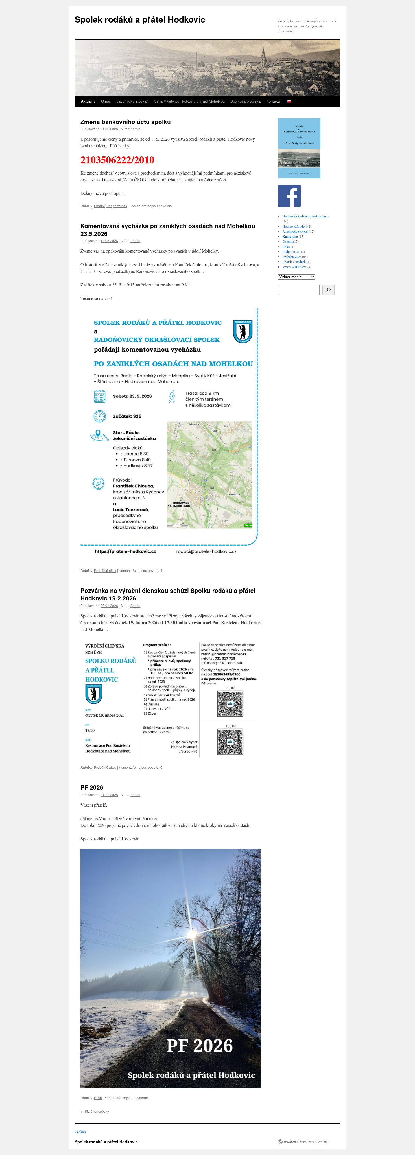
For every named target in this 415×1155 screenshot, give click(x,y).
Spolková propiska (245, 101)
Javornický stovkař (132, 101)
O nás (106, 101)
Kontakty (273, 101)
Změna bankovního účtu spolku (125, 121)
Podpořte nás (116, 205)
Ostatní (99, 205)
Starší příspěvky (94, 1111)
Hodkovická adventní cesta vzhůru (306, 216)
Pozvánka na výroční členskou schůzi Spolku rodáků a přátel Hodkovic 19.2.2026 (167, 594)
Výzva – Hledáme (295, 266)
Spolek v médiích (294, 261)
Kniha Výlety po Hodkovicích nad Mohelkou (189, 101)
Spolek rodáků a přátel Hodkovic (140, 19)
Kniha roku (290, 236)
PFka (98, 1097)
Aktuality (88, 101)
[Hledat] (328, 290)
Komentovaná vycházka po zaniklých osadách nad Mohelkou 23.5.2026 (167, 229)
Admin (135, 128)
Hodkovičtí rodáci (295, 226)
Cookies (80, 1131)
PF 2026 (91, 787)
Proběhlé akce (105, 570)
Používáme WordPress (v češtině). (306, 1141)
